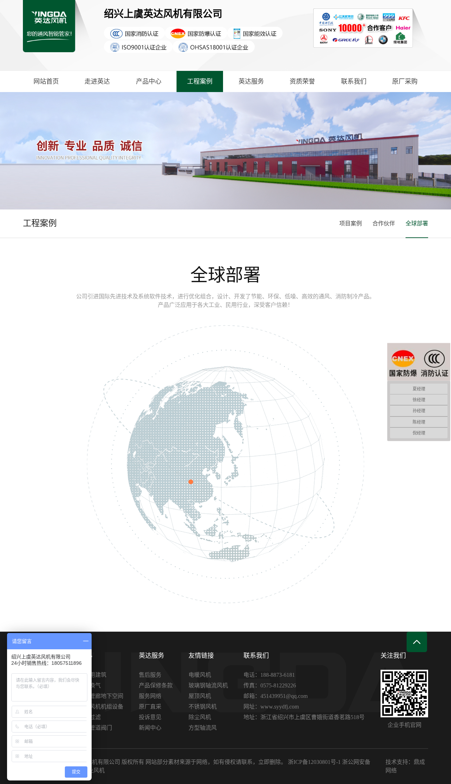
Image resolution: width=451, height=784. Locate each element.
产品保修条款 (156, 685)
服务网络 (150, 696)
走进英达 (97, 81)
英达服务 (251, 81)
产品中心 (148, 81)
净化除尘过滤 (84, 717)
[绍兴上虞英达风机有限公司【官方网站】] (58, 35)
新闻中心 (150, 728)
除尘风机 (200, 717)
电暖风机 (200, 675)
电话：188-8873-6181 (269, 675)
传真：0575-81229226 (269, 685)
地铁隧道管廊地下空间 (95, 696)
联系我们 (353, 81)
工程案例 (199, 81)
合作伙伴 (383, 223)
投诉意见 (150, 717)
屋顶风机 (200, 696)
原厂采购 (405, 81)
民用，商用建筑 (86, 675)
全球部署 (417, 223)
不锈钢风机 (203, 707)
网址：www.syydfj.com (271, 707)
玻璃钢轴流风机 (208, 685)
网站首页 (46, 81)
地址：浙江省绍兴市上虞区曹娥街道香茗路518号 (304, 717)
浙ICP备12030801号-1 (314, 762)
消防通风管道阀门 (89, 728)
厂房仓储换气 (84, 685)
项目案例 (350, 223)
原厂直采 (150, 707)
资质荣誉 (302, 81)
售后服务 (150, 675)
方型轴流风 (203, 728)
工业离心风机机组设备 (95, 707)
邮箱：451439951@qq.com (275, 696)
